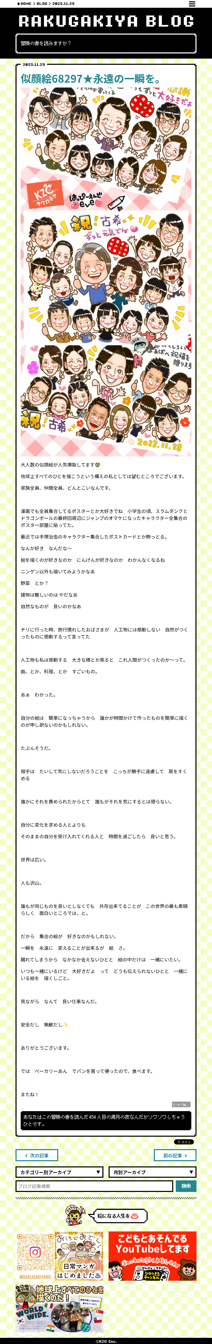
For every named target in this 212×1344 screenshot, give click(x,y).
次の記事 (39, 1155)
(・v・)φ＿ (181, 1104)
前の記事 (172, 1155)
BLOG (42, 3)
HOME (26, 3)
